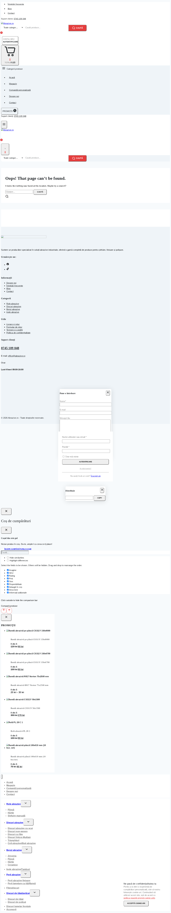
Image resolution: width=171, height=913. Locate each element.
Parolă (70, 446)
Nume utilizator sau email (79, 437)
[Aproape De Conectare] (6, 511)
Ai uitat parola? (85, 469)
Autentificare (85, 462)
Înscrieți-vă (96, 476)
